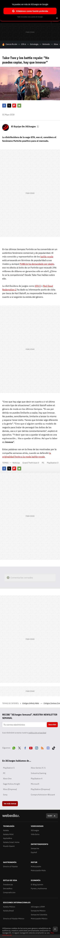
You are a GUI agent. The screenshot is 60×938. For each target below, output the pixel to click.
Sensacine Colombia (39, 914)
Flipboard (14, 106)
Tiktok (53, 747)
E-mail (19, 106)
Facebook (4, 106)
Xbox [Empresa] (10, 789)
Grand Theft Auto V (30, 462)
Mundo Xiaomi (9, 846)
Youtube (31, 747)
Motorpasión (36, 866)
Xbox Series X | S (38, 768)
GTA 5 (38, 285)
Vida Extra (35, 834)
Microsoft (35, 784)
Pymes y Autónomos (39, 888)
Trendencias (8, 884)
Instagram (36, 747)
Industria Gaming (38, 773)
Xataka (6, 830)
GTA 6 (23, 44)
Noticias (16, 462)
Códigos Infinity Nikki (30, 703)
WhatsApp (14, 747)
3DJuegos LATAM (38, 907)
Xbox (56, 44)
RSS (42, 747)
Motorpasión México (39, 918)
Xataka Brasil (8, 910)
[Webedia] (11, 817)
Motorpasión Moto (38, 870)
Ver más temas (10, 803)
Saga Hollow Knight (11, 784)
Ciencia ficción (11, 44)
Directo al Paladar (10, 866)
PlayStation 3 (52, 462)
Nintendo (46, 44)
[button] (24, 126)
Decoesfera (7, 888)
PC (43, 462)
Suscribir (52, 724)
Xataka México (9, 907)
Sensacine (35, 848)
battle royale (46, 256)
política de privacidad (37, 733)
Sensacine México (38, 910)
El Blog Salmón (37, 884)
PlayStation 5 (9, 768)
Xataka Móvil (8, 834)
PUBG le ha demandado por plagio (37, 263)
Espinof (34, 852)
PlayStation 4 (36, 778)
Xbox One (7, 778)
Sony (5, 794)
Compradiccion (9, 892)
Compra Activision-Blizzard (43, 794)
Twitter (9, 106)
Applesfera (7, 838)
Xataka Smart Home (11, 842)
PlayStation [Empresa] (40, 789)
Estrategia (34, 44)
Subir (50, 816)
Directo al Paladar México (13, 918)
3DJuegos (35, 830)
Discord (48, 747)
